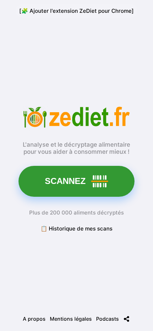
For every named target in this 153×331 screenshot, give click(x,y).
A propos (34, 319)
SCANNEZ (65, 181)
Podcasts (107, 319)
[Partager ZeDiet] (126, 318)
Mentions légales (71, 319)
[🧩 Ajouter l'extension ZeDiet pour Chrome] (76, 10)
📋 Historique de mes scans (76, 228)
